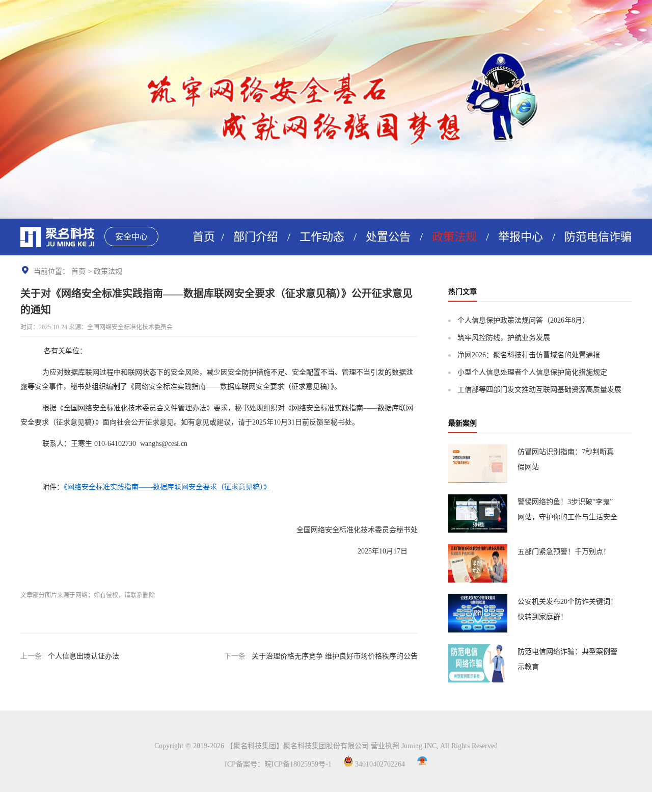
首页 (204, 236)
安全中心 (131, 236)
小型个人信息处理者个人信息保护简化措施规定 (532, 372)
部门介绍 (255, 236)
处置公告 (388, 236)
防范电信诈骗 (598, 236)
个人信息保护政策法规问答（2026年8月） (523, 320)
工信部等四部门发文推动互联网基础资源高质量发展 (539, 389)
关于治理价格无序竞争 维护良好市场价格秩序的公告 (335, 656)
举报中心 (520, 236)
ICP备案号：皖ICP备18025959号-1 (278, 764)
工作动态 (322, 236)
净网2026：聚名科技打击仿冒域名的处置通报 (528, 355)
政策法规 (454, 236)
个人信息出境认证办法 (83, 656)
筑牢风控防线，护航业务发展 (503, 337)
